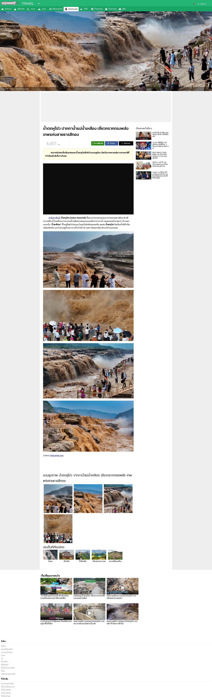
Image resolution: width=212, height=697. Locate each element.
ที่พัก (86, 9)
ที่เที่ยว (3, 646)
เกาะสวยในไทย (6, 652)
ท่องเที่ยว (4, 662)
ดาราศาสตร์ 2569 (7, 684)
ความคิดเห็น (99, 143)
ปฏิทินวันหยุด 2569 (8, 674)
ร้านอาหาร (98, 9)
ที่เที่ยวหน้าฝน (6, 690)
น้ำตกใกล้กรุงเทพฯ (8, 687)
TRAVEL (28, 3)
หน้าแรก (8, 9)
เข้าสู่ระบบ (203, 4)
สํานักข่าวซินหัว (54, 218)
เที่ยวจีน (66, 561)
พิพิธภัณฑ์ (4, 665)
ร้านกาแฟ (112, 9)
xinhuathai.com (56, 455)
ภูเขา (44, 9)
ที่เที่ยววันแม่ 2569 (8, 668)
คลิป (124, 9)
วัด (2, 658)
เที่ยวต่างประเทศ (99, 561)
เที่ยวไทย (20, 9)
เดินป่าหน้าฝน (6, 693)
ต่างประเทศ (72, 9)
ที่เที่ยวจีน (82, 561)
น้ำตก (50, 561)
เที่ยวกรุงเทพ (57, 9)
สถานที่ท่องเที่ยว (115, 561)
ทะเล (33, 9)
